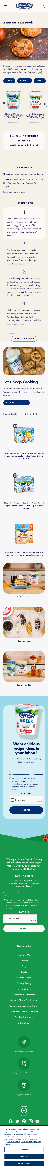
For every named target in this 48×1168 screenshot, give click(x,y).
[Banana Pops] (24, 622)
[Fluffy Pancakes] (24, 578)
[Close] (44, 1128)
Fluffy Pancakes (24, 597)
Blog (24, 965)
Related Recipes (32, 413)
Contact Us (24, 954)
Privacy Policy (24, 982)
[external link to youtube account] (37, 1121)
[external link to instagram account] (31, 1121)
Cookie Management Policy (24, 1005)
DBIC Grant (24, 1022)
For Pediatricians (24, 1016)
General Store (24, 977)
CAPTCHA (26, 793)
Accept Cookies (24, 1163)
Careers (24, 960)
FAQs (24, 971)
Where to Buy (13, 121)
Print (40, 81)
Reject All (24, 1156)
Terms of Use (24, 988)
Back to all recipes (16, 402)
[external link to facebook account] (11, 1121)
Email (9, 81)
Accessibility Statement (24, 994)
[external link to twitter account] (17, 1121)
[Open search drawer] (43, 6)
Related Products (11, 413)
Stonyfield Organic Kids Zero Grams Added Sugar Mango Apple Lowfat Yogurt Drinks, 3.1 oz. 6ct (24, 456)
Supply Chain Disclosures (24, 999)
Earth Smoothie (24, 685)
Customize (24, 1149)
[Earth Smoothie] (24, 666)
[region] (24, 1146)
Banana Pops (24, 641)
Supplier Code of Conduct (24, 1011)
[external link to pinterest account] (24, 1121)
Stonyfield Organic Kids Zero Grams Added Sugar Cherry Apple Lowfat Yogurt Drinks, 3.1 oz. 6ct (24, 505)
